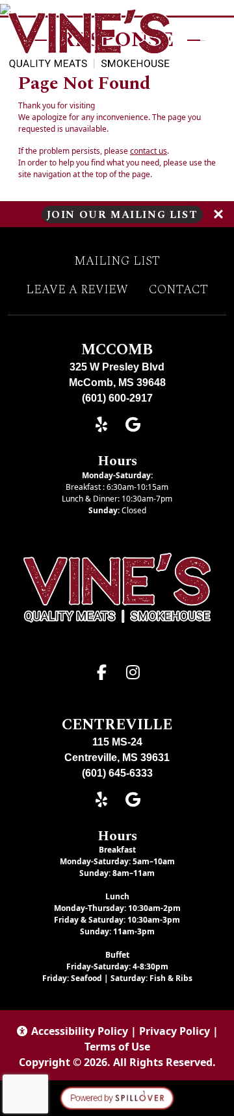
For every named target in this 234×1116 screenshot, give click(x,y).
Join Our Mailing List (122, 214)
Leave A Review (77, 290)
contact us (148, 150)
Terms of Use (117, 1046)
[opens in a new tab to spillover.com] (117, 1097)
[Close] (218, 214)
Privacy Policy (174, 1031)
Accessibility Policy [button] (79, 1031)
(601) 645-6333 (117, 773)
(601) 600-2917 (117, 398)
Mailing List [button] (117, 261)
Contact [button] (178, 290)
